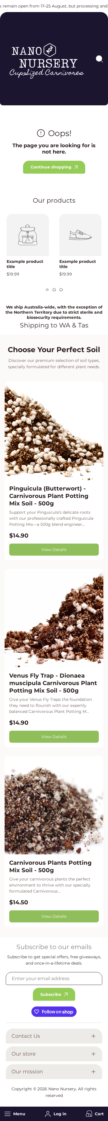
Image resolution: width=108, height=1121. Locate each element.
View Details (54, 549)
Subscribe (50, 994)
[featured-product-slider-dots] (47, 289)
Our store (24, 1054)
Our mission (27, 1071)
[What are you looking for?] (99, 59)
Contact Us (26, 1036)
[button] (94, 1113)
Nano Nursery (62, 1088)
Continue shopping (51, 167)
